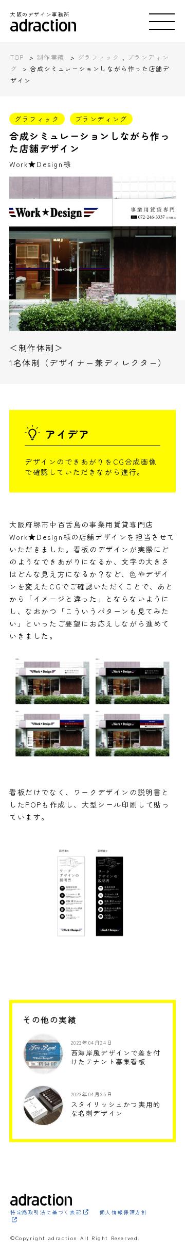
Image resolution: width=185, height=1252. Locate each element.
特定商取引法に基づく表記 (46, 1212)
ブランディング (101, 119)
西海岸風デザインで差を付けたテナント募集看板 (116, 1057)
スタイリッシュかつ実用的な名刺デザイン (116, 1108)
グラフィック (37, 119)
